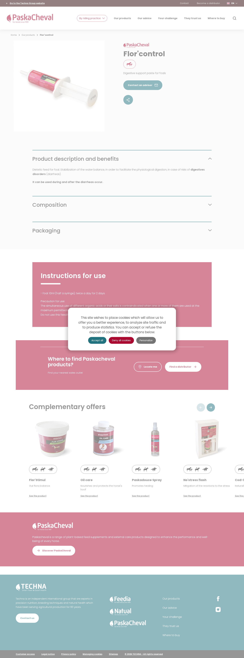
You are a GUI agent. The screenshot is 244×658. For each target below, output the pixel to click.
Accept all (97, 340)
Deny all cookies (121, 340)
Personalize (146, 340)
